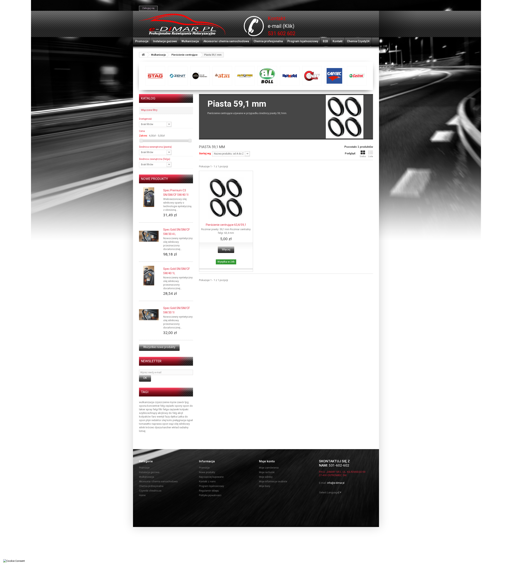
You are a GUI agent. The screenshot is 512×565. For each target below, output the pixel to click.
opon (186, 405)
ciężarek (174, 409)
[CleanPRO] (177, 76)
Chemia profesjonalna (268, 41)
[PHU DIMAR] (182, 25)
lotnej (142, 431)
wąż (171, 423)
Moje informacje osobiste (273, 481)
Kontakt (337, 41)
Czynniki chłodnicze (150, 490)
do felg (173, 412)
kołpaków (145, 416)
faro (154, 416)
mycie (173, 402)
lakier (142, 409)
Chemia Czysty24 (358, 41)
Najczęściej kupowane (211, 477)
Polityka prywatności (210, 495)
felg (162, 405)
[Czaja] (200, 76)
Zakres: (143, 135)
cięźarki (170, 405)
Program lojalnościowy (302, 41)
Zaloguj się (148, 8)
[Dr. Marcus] (222, 76)
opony (179, 405)
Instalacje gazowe (165, 41)
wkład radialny (180, 427)
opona (143, 405)
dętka (174, 416)
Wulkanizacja (190, 41)
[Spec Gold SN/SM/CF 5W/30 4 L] (149, 236)
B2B (325, 41)
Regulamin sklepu (209, 490)
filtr (161, 409)
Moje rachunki (267, 472)
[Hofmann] (334, 76)
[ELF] (245, 76)
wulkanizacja (147, 402)
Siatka (363, 156)
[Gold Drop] (312, 76)
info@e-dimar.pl (335, 483)
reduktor (156, 420)
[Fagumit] (267, 76)
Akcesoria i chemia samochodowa (226, 41)
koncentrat (153, 405)
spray (149, 409)
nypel (190, 420)
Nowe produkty (154, 179)
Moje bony (264, 486)
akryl (180, 412)
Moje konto (267, 461)
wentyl (161, 416)
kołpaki (184, 409)
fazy (167, 416)
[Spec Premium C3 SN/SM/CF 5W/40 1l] (149, 197)
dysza (158, 427)
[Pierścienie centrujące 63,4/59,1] (226, 198)
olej (164, 420)
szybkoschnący (148, 412)
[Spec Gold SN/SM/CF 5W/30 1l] (149, 315)
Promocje (141, 41)
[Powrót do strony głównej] (143, 54)
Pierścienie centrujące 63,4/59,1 (226, 224)
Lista (370, 156)
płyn (148, 420)
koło (170, 420)
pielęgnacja (180, 420)
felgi (156, 409)
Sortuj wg (205, 153)
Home (142, 495)
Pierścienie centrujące (184, 54)
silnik (142, 427)
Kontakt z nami (207, 481)
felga (166, 409)
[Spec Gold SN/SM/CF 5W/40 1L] (149, 275)
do (191, 405)
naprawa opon (160, 423)
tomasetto (145, 423)
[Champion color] (155, 76)
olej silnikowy (182, 423)
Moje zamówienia (269, 467)
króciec (150, 427)
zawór (181, 402)
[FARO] (289, 76)
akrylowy (163, 412)
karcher (167, 427)
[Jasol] (357, 76)
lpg (187, 402)
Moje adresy (266, 477)
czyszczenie (162, 402)
